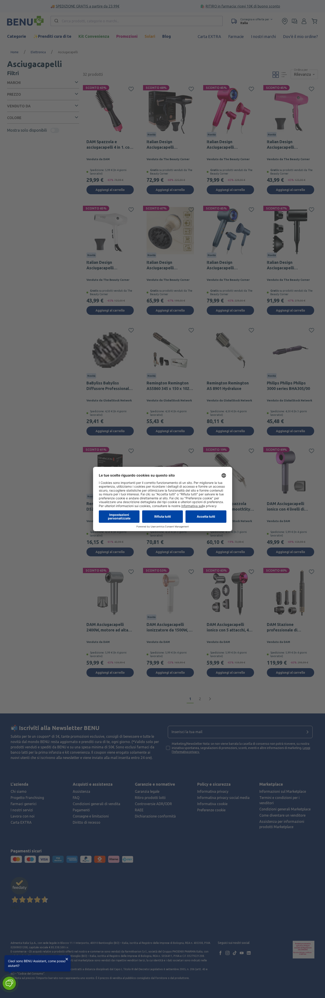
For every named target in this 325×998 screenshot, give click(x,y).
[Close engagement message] (67, 959)
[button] (9, 983)
